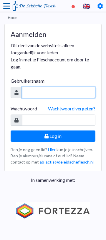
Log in (55, 136)
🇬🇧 (86, 5)
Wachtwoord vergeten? (71, 108)
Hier (52, 149)
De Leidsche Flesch (37, 6)
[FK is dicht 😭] (74, 6)
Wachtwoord (24, 108)
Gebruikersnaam (27, 81)
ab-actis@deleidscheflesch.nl (67, 161)
